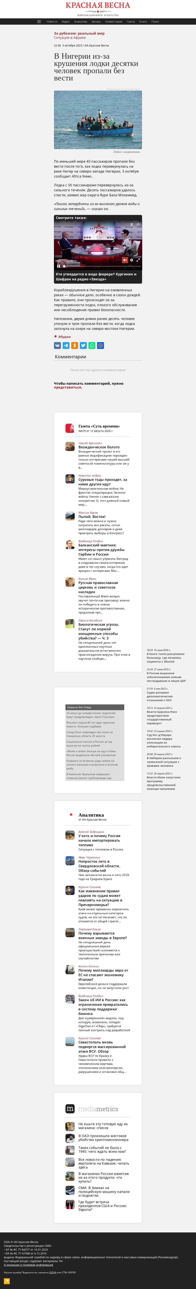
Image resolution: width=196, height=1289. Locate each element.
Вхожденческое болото (99, 447)
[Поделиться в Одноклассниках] (74, 345)
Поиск (155, 21)
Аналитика (80, 21)
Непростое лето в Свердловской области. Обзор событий (99, 866)
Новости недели (89, 475)
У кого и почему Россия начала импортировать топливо (99, 840)
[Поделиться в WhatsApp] (91, 345)
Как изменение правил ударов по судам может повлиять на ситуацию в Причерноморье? (100, 898)
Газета (131, 21)
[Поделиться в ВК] (57, 345)
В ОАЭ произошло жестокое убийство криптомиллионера (103, 1137)
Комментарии (113, 21)
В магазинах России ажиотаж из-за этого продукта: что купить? (103, 1177)
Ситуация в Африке (70, 37)
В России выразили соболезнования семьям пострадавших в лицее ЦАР (166, 677)
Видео (66, 21)
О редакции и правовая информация (28, 1265)
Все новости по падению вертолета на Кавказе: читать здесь (103, 1163)
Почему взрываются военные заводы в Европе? (102, 935)
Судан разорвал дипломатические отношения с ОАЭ (160, 696)
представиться (67, 387)
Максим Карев (88, 512)
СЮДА (52, 1272)
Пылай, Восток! (92, 516)
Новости (52, 21)
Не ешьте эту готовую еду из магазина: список (103, 1126)
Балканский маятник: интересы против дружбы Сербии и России (101, 549)
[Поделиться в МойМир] (100, 345)
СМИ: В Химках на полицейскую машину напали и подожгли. (104, 1191)
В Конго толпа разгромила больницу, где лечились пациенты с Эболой (165, 657)
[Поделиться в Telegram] (66, 345)
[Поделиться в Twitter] (83, 345)
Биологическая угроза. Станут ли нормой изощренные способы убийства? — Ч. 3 (98, 631)
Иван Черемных (89, 857)
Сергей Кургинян (90, 443)
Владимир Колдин (90, 541)
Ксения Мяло (87, 579)
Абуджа (64, 336)
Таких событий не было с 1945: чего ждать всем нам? (102, 1149)
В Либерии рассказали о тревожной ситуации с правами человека (164, 762)
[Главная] (98, 9)
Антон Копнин (88, 966)
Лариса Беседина (90, 620)
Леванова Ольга (89, 929)
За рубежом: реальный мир (79, 33)
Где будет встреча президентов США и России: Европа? (102, 1206)
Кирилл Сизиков (89, 887)
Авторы (96, 21)
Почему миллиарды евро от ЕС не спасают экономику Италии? (103, 975)
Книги (143, 21)
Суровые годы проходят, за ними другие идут (102, 481)
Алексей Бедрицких (91, 832)
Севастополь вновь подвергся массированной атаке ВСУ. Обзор (102, 1047)
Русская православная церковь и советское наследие (98, 587)
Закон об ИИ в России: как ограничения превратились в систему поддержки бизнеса (103, 1007)
